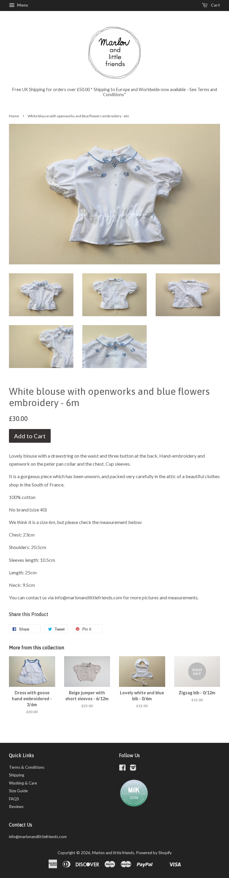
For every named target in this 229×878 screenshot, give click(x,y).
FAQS (14, 798)
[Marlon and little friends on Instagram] (133, 768)
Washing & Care (23, 783)
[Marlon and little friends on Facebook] (122, 768)
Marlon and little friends (113, 852)
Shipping (16, 775)
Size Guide (18, 790)
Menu (22, 4)
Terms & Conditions (26, 767)
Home (14, 116)
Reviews (16, 806)
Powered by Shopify (154, 852)
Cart (215, 4)
